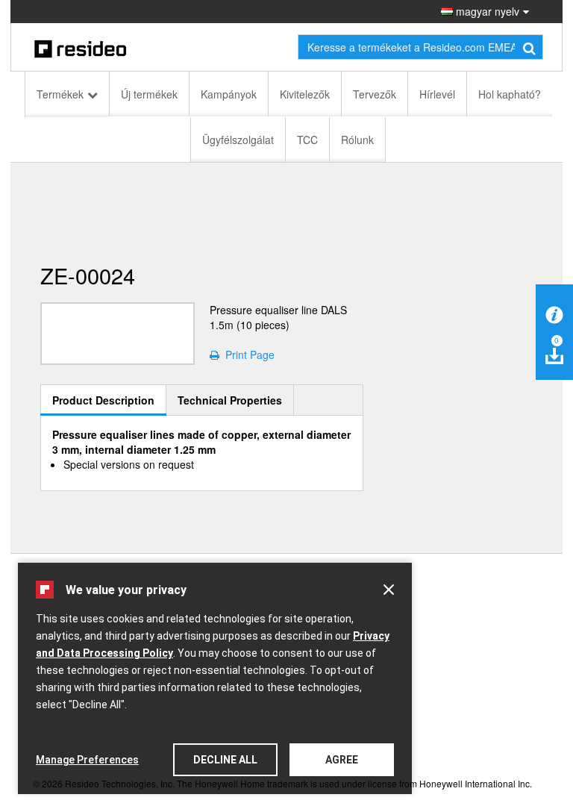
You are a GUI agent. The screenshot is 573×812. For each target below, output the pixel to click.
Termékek (60, 94)
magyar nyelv (486, 11)
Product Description (103, 400)
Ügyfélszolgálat (238, 139)
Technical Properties (230, 400)
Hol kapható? (509, 94)
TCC (307, 139)
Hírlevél (437, 94)
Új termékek (149, 94)
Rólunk (357, 139)
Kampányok (229, 94)
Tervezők (374, 94)
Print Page (247, 354)
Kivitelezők (305, 94)
